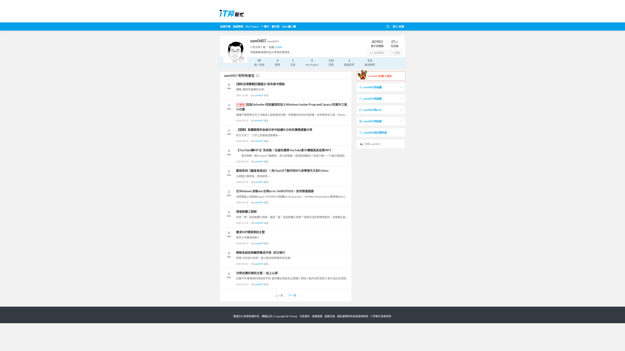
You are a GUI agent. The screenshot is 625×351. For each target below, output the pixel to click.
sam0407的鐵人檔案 (380, 76)
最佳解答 (370, 62)
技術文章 (225, 26)
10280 (278, 47)
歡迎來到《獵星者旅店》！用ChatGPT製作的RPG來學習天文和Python (282, 170)
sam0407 (259, 95)
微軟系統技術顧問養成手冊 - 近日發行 (260, 252)
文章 (292, 62)
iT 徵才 (265, 26)
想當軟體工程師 (246, 211)
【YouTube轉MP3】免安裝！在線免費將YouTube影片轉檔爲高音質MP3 (283, 150)
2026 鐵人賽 (289, 26)
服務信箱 (330, 316)
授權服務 (317, 316)
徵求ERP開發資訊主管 (250, 232)
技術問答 (238, 26)
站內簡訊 (379, 52)
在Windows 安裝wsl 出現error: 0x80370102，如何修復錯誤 (275, 191)
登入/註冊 (398, 26)
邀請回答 (349, 62)
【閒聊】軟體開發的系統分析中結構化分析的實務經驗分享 (274, 129)
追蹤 (397, 52)
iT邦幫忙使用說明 (380, 316)
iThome (293, 316)
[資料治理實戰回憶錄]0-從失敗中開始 (260, 84)
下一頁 (292, 295)
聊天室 (275, 26)
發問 (277, 62)
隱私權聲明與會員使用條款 (352, 316)
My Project (252, 26)
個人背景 (259, 64)
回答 (331, 62)
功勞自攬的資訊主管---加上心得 (257, 273)
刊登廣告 (304, 316)
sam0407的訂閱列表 (375, 132)
